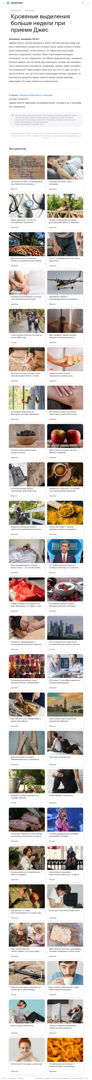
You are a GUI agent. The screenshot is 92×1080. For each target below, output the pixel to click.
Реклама (20, 1078)
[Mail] (8, 3)
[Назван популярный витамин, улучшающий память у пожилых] (65, 212)
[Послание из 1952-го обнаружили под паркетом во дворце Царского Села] (27, 173)
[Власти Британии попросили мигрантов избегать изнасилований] (65, 711)
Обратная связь (77, 1078)
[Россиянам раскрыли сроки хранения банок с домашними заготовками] (27, 672)
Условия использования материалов (57, 1078)
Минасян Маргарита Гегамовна (36, 95)
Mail (3, 1078)
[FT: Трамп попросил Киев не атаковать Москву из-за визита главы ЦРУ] (65, 557)
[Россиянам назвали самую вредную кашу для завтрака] (65, 595)
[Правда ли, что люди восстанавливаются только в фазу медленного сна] (27, 902)
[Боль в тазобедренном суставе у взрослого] (65, 250)
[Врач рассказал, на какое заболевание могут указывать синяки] (27, 749)
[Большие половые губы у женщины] (65, 173)
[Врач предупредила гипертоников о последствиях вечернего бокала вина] (27, 941)
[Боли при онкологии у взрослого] (65, 902)
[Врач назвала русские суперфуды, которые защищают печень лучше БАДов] (65, 941)
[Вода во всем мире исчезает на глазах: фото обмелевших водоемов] (27, 979)
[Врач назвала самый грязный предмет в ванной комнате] (65, 327)
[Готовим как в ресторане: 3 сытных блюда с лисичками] (65, 1056)
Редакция (38, 1078)
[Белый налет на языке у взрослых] (27, 1056)
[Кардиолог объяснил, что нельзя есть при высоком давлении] (65, 480)
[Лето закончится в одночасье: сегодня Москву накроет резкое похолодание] (65, 634)
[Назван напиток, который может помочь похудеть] (27, 864)
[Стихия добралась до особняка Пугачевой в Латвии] (65, 826)
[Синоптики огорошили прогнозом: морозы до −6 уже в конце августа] (65, 864)
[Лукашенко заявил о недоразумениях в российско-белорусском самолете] (65, 289)
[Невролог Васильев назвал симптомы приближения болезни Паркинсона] (27, 519)
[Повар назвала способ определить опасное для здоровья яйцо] (65, 365)
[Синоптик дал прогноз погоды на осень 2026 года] (27, 327)
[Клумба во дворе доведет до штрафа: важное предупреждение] (27, 787)
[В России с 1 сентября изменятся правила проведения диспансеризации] (65, 672)
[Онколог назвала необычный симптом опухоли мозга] (65, 1017)
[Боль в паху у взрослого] (27, 1017)
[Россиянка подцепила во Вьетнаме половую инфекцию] (27, 404)
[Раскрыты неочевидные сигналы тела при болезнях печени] (27, 289)
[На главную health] (16, 3)
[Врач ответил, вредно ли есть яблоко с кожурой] (65, 442)
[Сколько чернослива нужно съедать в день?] (27, 442)
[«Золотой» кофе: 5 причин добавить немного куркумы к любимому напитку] (65, 519)
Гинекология (29, 10)
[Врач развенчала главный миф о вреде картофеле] (27, 711)
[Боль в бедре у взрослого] (65, 787)
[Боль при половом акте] (65, 749)
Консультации (16, 10)
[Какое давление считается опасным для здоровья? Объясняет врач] (27, 212)
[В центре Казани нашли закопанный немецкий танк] (27, 480)
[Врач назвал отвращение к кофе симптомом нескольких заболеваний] (65, 979)
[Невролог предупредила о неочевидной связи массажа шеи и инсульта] (27, 634)
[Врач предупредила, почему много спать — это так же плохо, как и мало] (27, 557)
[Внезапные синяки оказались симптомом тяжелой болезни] (65, 404)
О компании (11, 1078)
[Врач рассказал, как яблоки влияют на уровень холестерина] (27, 250)
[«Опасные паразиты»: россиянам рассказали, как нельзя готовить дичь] (27, 826)
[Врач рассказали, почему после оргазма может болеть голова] (27, 365)
